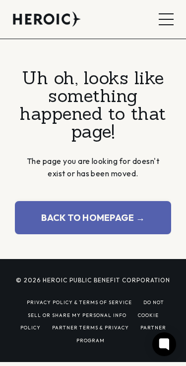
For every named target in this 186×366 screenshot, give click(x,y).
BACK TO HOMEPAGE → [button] (93, 217)
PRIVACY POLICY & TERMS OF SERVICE (79, 302)
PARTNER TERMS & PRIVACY (90, 327)
